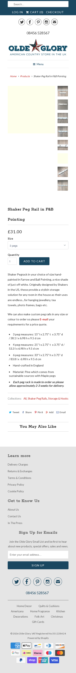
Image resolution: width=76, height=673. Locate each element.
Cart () (36, 12)
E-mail (44, 319)
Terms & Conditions (19, 478)
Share (28, 412)
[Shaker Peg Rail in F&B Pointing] (31, 109)
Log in (17, 12)
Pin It (40, 412)
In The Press (15, 523)
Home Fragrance (40, 611)
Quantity (13, 254)
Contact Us (14, 516)
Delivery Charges (18, 464)
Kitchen (60, 611)
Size (10, 238)
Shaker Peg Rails (37, 398)
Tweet (16, 412)
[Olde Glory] (38, 47)
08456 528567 (38, 33)
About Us (13, 509)
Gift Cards (38, 621)
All (25, 398)
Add (51, 412)
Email (63, 412)
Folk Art (39, 616)
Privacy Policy (16, 484)
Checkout (55, 12)
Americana (17, 611)
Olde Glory (25, 633)
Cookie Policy (16, 491)
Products (25, 76)
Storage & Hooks (58, 398)
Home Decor (24, 606)
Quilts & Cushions (49, 606)
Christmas (57, 616)
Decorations (20, 616)
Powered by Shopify (38, 638)
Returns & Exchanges (20, 471)
